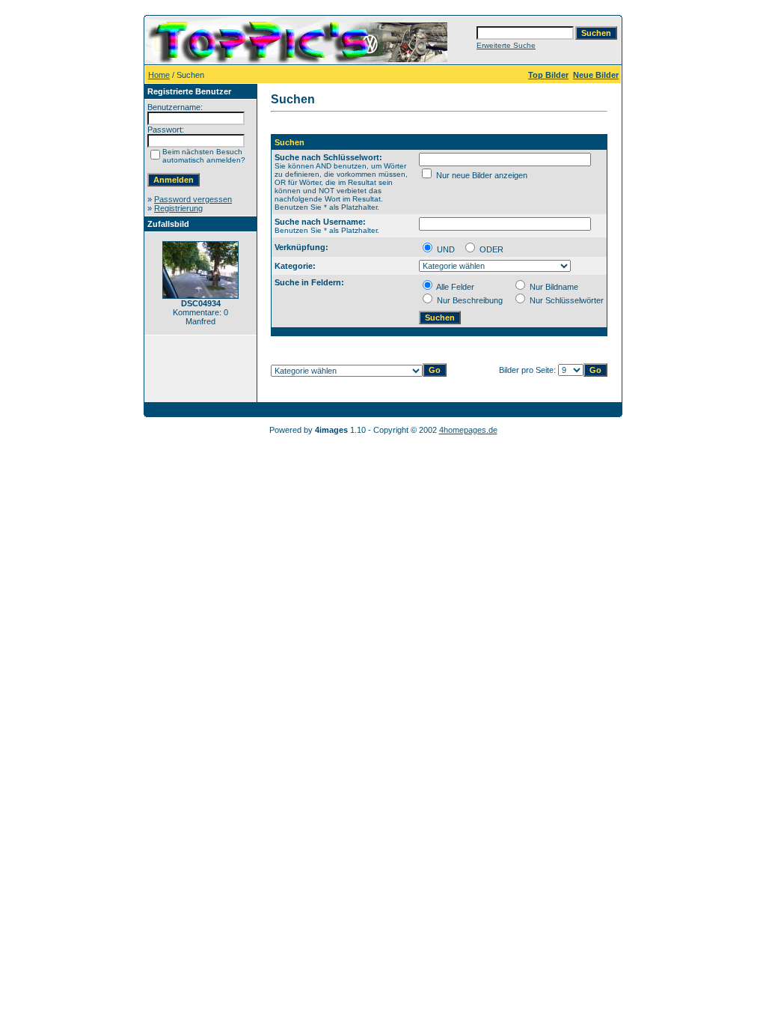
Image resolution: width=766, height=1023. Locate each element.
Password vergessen (193, 199)
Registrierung (178, 208)
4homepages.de (468, 429)
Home (159, 74)
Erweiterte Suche (506, 45)
